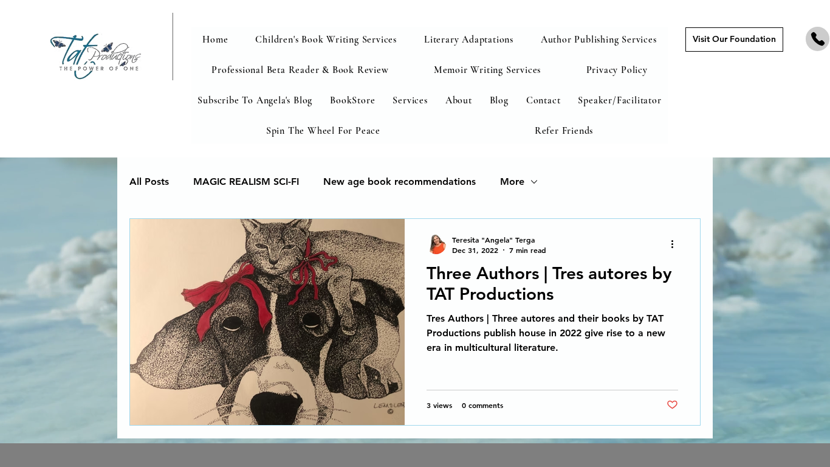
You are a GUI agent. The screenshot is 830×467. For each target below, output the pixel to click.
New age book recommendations (399, 181)
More (512, 181)
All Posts (149, 181)
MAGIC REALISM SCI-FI (246, 181)
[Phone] (817, 39)
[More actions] (676, 244)
